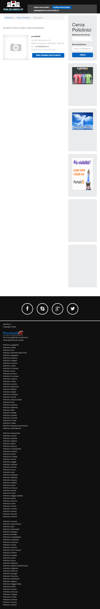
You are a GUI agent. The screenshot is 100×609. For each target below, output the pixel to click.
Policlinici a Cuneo (9, 545)
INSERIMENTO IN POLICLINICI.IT (46, 10)
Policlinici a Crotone (10, 456)
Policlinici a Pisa (8, 402)
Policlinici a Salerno (10, 501)
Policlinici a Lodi (8, 472)
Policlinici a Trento (9, 420)
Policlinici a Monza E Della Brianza (15, 566)
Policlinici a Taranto (10, 418)
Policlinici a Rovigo (9, 413)
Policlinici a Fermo (9, 459)
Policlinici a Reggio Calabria (13, 496)
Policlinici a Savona (10, 415)
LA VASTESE (35, 36)
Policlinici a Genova (10, 464)
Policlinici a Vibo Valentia (12, 428)
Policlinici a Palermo (10, 571)
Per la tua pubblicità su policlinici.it (15, 337)
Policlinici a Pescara (10, 488)
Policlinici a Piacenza (10, 576)
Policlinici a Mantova (10, 475)
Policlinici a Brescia (10, 446)
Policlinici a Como (9, 454)
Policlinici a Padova (10, 483)
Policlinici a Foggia (9, 462)
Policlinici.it (9, 17)
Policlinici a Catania (10, 451)
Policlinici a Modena (10, 477)
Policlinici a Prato (9, 493)
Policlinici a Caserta (10, 363)
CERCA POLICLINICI (41, 7)
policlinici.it (7, 324)
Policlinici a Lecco (9, 558)
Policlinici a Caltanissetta (12, 449)
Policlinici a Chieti (9, 366)
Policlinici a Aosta (9, 347)
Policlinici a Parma (9, 397)
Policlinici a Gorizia (10, 553)
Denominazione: (79, 44)
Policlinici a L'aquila (10, 555)
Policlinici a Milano (9, 389)
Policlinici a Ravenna (10, 407)
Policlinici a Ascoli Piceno (12, 524)
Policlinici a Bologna (10, 532)
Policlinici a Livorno (10, 384)
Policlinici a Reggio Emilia (12, 584)
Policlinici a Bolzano (10, 358)
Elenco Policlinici (23, 17)
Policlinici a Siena (9, 503)
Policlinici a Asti (8, 350)
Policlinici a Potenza (10, 405)
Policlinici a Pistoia (9, 490)
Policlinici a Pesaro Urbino (12, 400)
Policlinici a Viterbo (10, 605)
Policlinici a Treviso (10, 509)
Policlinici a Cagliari (10, 360)
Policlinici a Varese (10, 511)
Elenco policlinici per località (13, 340)
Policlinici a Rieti (9, 410)
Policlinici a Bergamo (10, 355)
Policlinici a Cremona (10, 368)
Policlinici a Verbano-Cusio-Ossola (15, 426)
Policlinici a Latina (9, 381)
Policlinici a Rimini (9, 498)
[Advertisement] (86, 216)
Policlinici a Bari (8, 526)
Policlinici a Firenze (10, 373)
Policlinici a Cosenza (10, 542)
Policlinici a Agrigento (11, 345)
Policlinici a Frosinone (11, 376)
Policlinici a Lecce (9, 470)
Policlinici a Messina (10, 563)
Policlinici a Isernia (9, 467)
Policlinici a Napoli (9, 392)
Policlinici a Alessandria (11, 433)
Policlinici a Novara (10, 480)
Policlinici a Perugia (10, 573)
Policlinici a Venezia (10, 599)
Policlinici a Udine (9, 423)
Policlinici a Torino (9, 506)
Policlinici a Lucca (9, 560)
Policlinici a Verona (10, 602)
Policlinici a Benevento (11, 529)
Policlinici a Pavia (9, 485)
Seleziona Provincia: (81, 34)
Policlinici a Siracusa (10, 592)
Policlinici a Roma (9, 586)
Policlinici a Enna (9, 371)
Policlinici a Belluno (10, 441)
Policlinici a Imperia (10, 379)
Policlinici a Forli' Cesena (12, 550)
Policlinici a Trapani (10, 594)
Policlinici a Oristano (10, 394)
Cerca (83, 55)
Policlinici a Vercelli (10, 514)
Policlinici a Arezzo (10, 436)
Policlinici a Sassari (10, 589)
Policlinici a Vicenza (10, 516)
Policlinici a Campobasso (12, 537)
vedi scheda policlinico (48, 55)
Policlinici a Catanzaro (11, 539)
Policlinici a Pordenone (11, 579)
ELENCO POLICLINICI (62, 7)
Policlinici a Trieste (10, 597)
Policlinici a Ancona (10, 521)
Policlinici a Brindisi (10, 534)
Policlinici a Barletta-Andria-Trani (15, 353)
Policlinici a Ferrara (10, 547)
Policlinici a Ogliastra (10, 568)
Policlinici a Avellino (10, 438)
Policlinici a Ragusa (10, 581)
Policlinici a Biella (9, 443)
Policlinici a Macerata (10, 386)
